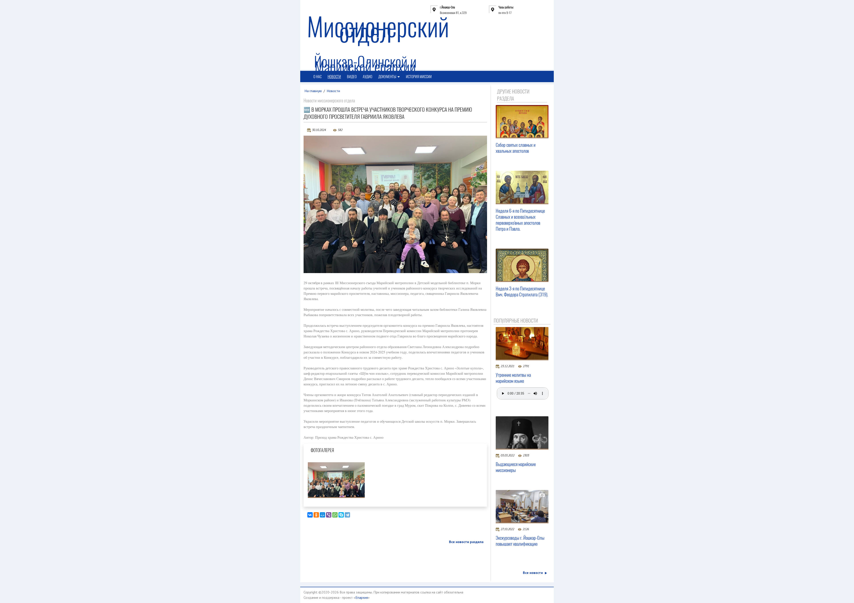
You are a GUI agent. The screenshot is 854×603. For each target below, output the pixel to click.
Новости (334, 76)
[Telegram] (347, 515)
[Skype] (341, 515)
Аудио (367, 76)
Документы (387, 76)
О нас (317, 76)
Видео (352, 76)
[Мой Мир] (322, 515)
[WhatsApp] (335, 515)
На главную (313, 91)
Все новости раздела (466, 542)
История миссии (419, 76)
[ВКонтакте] (310, 515)
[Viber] (328, 515)
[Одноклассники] (316, 515)
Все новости (533, 572)
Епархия (361, 597)
